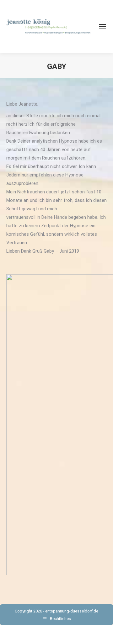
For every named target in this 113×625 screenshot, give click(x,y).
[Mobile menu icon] (103, 27)
